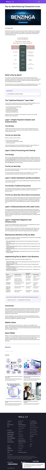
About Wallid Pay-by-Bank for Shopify (15, 94)
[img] (12, 464)
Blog (12, 28)
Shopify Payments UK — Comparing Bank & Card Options (19, 300)
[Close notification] (44, 463)
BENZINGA (8, 347)
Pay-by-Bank (7, 28)
